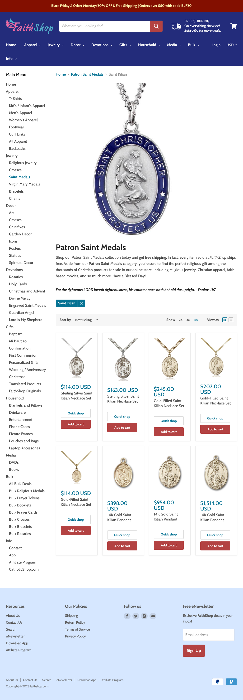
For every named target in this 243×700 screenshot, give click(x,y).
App (12, 555)
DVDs (14, 462)
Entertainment (20, 419)
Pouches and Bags (24, 441)
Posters (15, 248)
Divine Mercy (19, 298)
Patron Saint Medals (87, 74)
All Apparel (18, 141)
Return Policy (75, 622)
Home (11, 45)
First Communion (23, 355)
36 (188, 320)
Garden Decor (20, 234)
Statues (15, 255)
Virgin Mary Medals (24, 184)
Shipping (71, 615)
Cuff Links (17, 134)
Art (11, 212)
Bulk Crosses (19, 519)
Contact (15, 548)
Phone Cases (19, 426)
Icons (13, 241)
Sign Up (194, 650)
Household (147, 45)
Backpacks (17, 148)
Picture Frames (21, 434)
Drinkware (17, 412)
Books (14, 469)
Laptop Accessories (24, 448)
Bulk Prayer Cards (23, 512)
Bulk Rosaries (20, 533)
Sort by (65, 320)
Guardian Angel (21, 312)
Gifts (123, 45)
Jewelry (54, 45)
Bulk (192, 45)
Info (10, 58)
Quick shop (76, 413)
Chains (14, 198)
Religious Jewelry (23, 162)
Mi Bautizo (18, 341)
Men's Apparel (20, 113)
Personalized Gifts (23, 362)
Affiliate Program (22, 562)
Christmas (17, 376)
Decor (76, 45)
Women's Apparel (23, 120)
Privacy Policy (75, 636)
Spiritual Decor (21, 262)
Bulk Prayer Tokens (24, 498)
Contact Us (14, 622)
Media (172, 45)
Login (216, 45)
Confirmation (20, 348)
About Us (13, 615)
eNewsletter (15, 636)
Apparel (31, 45)
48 (196, 320)
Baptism (16, 334)
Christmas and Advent (27, 291)
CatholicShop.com (24, 569)
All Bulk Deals (20, 483)
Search (11, 629)
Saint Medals (19, 177)
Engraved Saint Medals (27, 305)
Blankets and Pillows (25, 405)
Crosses (15, 170)
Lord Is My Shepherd (25, 319)
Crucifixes (17, 227)
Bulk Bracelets (20, 526)
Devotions (100, 45)
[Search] (156, 26)
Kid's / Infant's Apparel (27, 105)
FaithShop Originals (25, 391)
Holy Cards (18, 284)
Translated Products (25, 384)
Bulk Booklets (20, 505)
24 (180, 320)
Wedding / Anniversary (27, 369)
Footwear (16, 127)
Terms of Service (77, 629)
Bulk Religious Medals (27, 491)
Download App (17, 643)
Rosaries (16, 277)
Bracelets (16, 191)
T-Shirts (15, 98)
